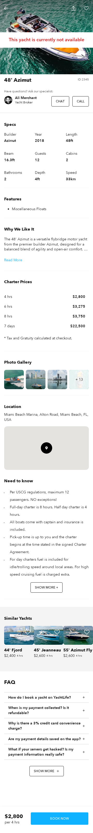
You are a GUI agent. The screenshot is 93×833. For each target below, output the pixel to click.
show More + (46, 587)
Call (80, 101)
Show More (44, 771)
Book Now (59, 818)
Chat (60, 101)
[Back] (6, 8)
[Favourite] (28, 632)
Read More (13, 260)
